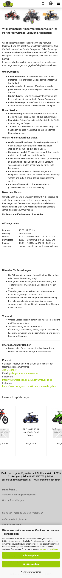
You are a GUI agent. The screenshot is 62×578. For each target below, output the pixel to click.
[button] (27, 22)
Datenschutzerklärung (49, 549)
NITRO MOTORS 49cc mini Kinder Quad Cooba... (31, 432)
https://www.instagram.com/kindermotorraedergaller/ (29, 386)
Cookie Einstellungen (13, 500)
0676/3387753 (9, 370)
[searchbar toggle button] (43, 4)
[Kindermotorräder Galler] (7, 4)
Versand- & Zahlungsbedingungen (19, 494)
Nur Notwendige (31, 564)
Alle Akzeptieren (31, 555)
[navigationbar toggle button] (58, 4)
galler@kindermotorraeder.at (23, 373)
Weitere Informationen (31, 572)
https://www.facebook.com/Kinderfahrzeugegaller (27, 380)
